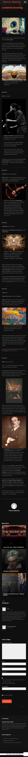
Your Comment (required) (7, 642)
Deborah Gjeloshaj (14, 510)
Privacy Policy (9, 754)
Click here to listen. (21, 281)
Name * (3, 661)
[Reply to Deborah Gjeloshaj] (11, 627)
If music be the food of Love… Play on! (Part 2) (12, 742)
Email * (3, 666)
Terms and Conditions (17, 754)
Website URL (4, 671)
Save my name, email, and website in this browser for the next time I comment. (13, 680)
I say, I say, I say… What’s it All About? (10, 738)
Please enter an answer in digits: (8, 683)
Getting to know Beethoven (8, 740)
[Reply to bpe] (11, 609)
